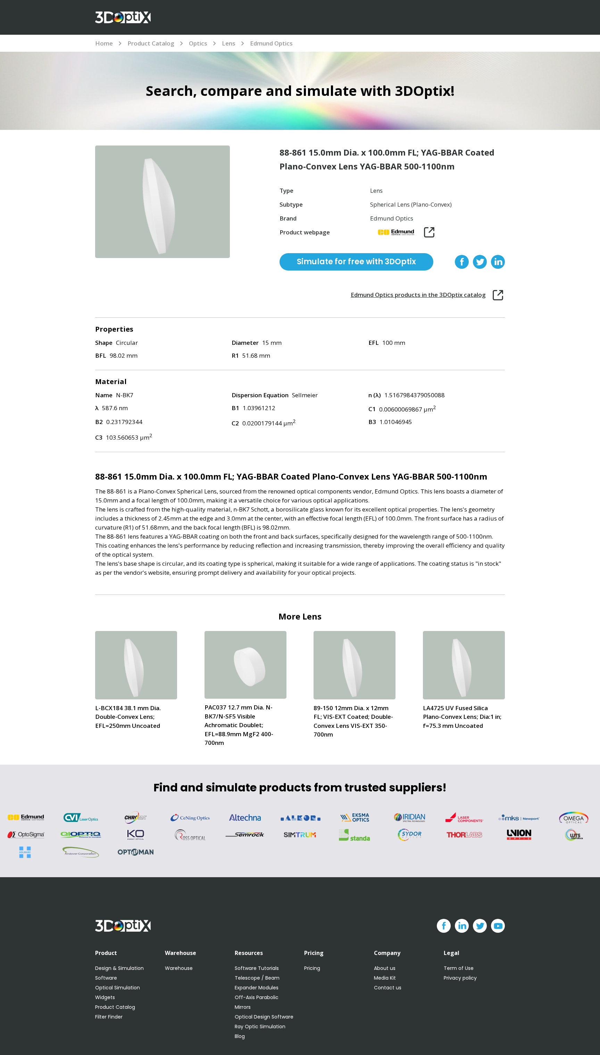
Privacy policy (460, 977)
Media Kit (385, 977)
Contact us (387, 987)
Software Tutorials (257, 968)
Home (104, 43)
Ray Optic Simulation (260, 1026)
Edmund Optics (271, 43)
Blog (240, 1036)
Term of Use (459, 968)
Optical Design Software (264, 1016)
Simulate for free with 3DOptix (356, 261)
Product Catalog (150, 43)
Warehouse (179, 968)
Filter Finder (109, 1016)
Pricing (312, 968)
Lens (228, 43)
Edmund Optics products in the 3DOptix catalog (418, 295)
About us (384, 968)
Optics (198, 43)
